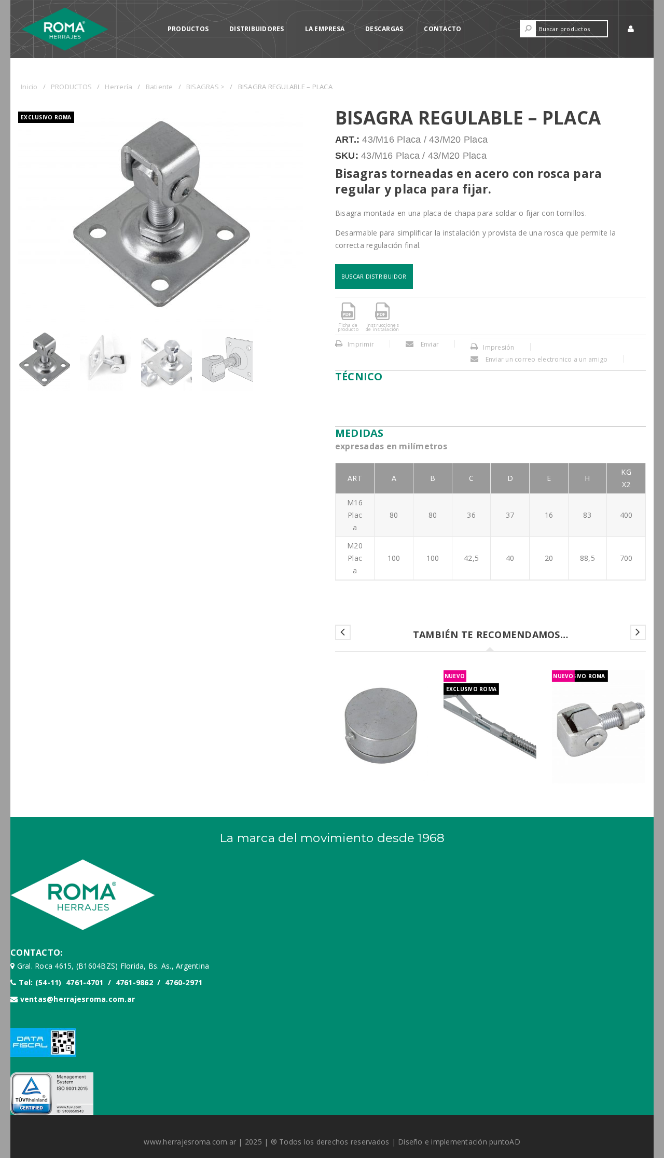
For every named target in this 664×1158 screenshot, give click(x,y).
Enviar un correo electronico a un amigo (545, 359)
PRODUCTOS (71, 86)
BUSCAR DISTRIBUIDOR (374, 276)
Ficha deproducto (348, 327)
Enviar (429, 344)
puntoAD (504, 1142)
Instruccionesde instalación (382, 327)
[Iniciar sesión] (632, 29)
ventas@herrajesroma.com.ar (77, 999)
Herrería (118, 86)
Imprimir (361, 344)
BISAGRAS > (205, 86)
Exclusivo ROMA (46, 117)
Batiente (159, 86)
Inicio (29, 86)
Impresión (498, 347)
